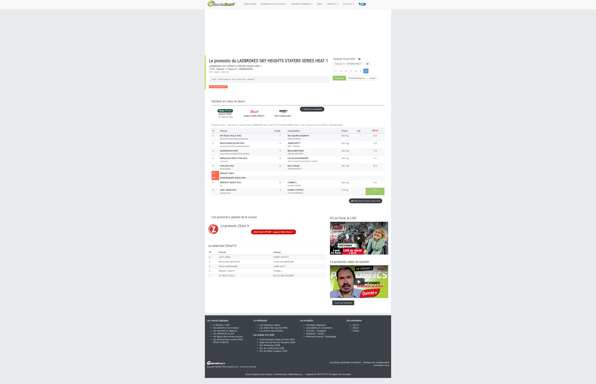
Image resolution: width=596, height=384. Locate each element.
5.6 (375, 143)
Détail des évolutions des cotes (366, 201)
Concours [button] (347, 4)
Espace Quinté (250, 4)
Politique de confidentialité (376, 362)
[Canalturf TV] (362, 4)
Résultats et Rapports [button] (301, 4)
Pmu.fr (356, 325)
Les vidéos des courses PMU (274, 328)
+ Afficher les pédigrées (312, 109)
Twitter (321, 333)
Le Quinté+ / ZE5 (221, 325)
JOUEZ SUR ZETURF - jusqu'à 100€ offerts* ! (273, 232)
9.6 (375, 135)
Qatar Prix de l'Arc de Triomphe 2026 (277, 342)
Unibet (356, 330)
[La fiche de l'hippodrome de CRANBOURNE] (367, 63)
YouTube (310, 330)
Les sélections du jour (223, 333)
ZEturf (356, 328)
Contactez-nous (381, 365)
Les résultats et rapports (225, 330)
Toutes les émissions (343, 303)
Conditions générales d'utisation (345, 362)
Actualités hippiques (316, 325)
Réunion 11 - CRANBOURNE (347, 64)
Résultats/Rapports (357, 78)
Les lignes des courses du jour (228, 336)
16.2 (375, 166)
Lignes (372, 78)
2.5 (375, 190)
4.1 (375, 158)
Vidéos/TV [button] (332, 4)
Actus (320, 4)
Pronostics (339, 78)
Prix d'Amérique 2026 (270, 345)
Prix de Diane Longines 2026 (273, 351)
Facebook (311, 333)
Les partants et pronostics (226, 328)
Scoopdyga (330, 336)
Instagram (321, 330)
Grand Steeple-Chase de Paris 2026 (277, 339)
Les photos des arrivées (271, 330)
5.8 (375, 182)
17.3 (375, 150)
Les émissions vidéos (270, 325)
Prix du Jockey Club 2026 (272, 348)
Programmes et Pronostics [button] (273, 4)
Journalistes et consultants (319, 328)
